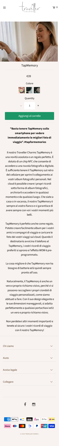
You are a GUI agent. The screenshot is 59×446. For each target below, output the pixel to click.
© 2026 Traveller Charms (29, 434)
